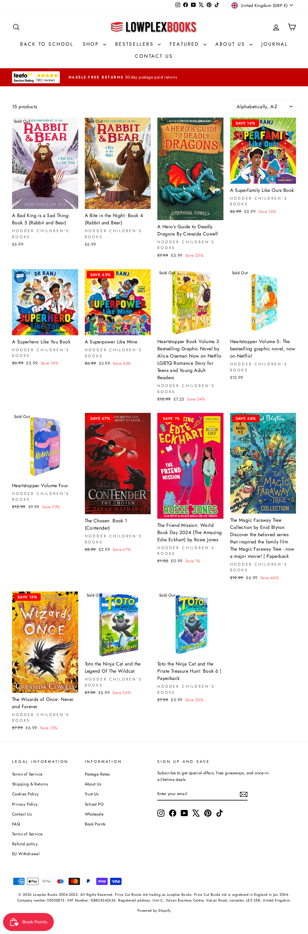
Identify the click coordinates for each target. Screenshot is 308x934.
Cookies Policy (25, 794)
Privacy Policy (25, 804)
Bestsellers (135, 44)
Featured (186, 44)
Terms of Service (27, 774)
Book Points (95, 824)
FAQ (16, 824)
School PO (94, 804)
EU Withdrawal (25, 854)
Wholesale (94, 814)
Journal (274, 44)
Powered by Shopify (154, 910)
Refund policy (25, 844)
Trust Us (92, 794)
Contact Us (154, 56)
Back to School (47, 44)
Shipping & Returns (30, 784)
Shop (92, 44)
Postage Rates (97, 774)
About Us (231, 44)
